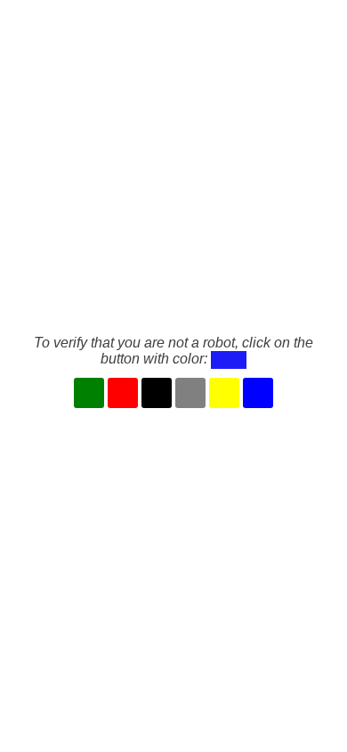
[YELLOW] (224, 393)
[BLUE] (258, 393)
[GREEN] (89, 393)
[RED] (123, 393)
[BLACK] (156, 393)
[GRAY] (190, 393)
